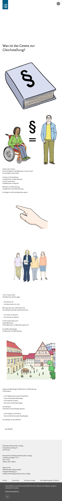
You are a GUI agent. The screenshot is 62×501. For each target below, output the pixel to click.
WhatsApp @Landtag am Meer (12, 469)
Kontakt (5, 480)
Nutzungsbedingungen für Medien (49, 480)
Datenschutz (15, 480)
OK (7, 497)
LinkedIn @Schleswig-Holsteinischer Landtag (16, 474)
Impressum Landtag (29, 480)
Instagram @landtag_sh (10, 471)
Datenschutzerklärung (12, 491)
